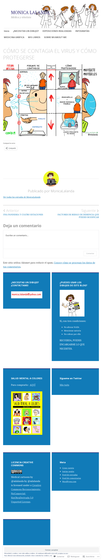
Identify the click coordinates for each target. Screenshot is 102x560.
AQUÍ (32, 384)
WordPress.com (69, 481)
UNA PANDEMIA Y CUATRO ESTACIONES (23, 212)
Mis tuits (64, 384)
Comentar (90, 253)
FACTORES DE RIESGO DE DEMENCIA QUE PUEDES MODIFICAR (78, 213)
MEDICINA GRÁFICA (14, 37)
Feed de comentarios (71, 478)
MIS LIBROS (34, 37)
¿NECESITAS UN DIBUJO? (26, 31)
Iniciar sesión (68, 471)
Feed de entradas (69, 474)
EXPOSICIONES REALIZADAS (57, 31)
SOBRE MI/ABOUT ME (55, 37)
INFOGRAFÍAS (82, 31)
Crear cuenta (68, 468)
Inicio (6, 31)
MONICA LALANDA (30, 12)
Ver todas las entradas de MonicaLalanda (21, 197)
